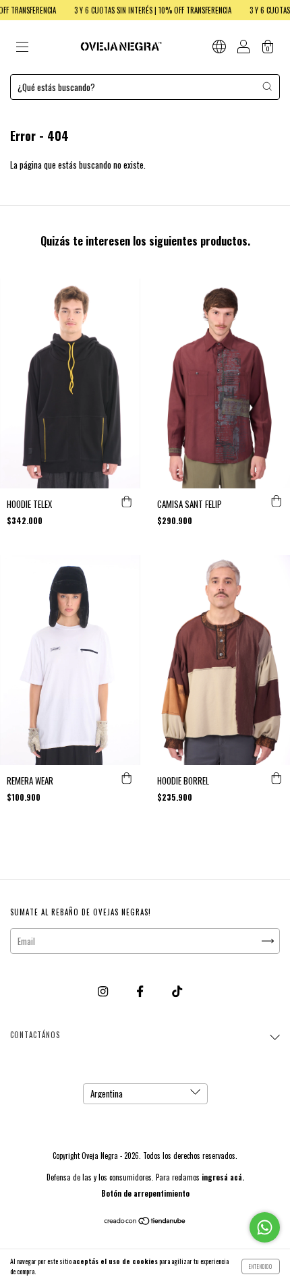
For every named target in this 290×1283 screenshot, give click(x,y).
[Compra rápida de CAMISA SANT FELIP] (276, 501)
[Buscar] (267, 86)
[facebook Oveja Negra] (140, 990)
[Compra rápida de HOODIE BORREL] (276, 778)
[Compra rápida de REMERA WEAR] (126, 778)
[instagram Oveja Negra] (103, 990)
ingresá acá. (223, 1177)
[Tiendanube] (145, 1221)
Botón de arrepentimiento (145, 1193)
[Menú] (22, 48)
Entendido (260, 1266)
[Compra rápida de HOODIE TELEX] (126, 501)
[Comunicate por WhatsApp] (265, 1227)
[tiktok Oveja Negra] (177, 990)
